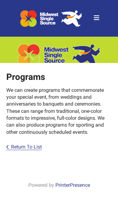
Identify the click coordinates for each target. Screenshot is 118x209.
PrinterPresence (72, 185)
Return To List (26, 147)
